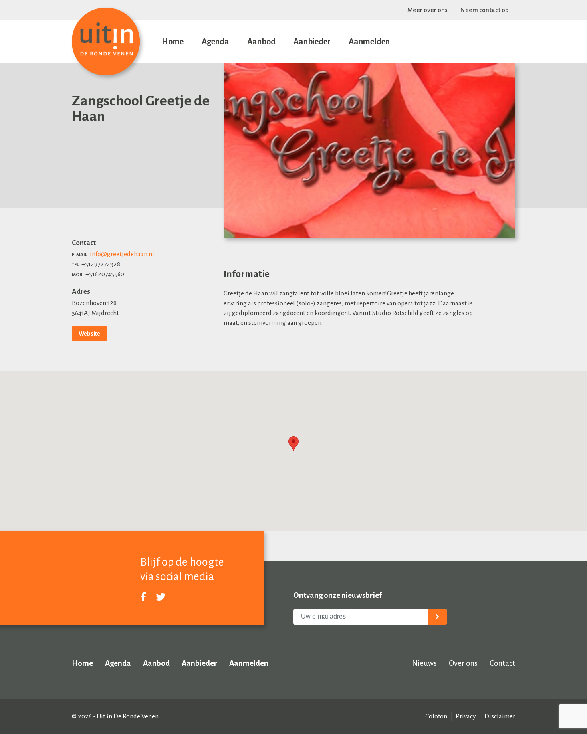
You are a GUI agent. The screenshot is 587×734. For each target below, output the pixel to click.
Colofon (436, 716)
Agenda (215, 41)
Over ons (463, 663)
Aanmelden (369, 41)
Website (89, 333)
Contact (502, 663)
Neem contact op (484, 10)
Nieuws (424, 663)
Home (173, 41)
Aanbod (261, 41)
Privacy (466, 716)
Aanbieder (312, 41)
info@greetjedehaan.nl (122, 254)
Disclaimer (499, 716)
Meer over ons (427, 10)
